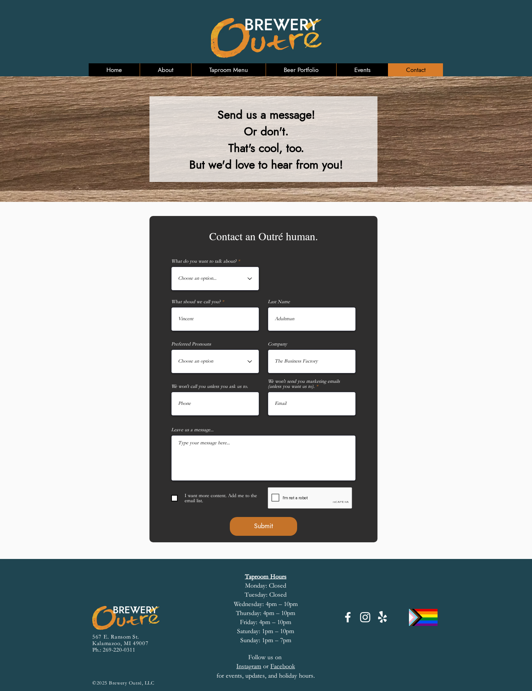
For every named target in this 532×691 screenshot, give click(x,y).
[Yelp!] (382, 617)
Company (277, 344)
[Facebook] (348, 617)
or (253, 666)
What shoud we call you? (195, 301)
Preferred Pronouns (191, 344)
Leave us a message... (192, 429)
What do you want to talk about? (203, 261)
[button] (165, 69)
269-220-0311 (119, 650)
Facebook (282, 666)
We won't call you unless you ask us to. (209, 386)
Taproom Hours (266, 576)
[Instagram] (365, 617)
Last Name (279, 301)
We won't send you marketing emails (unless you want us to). (304, 384)
